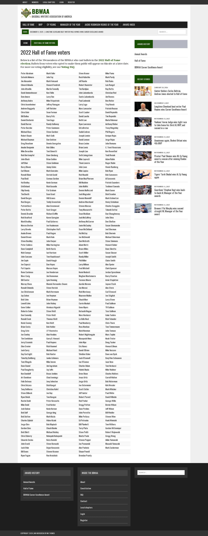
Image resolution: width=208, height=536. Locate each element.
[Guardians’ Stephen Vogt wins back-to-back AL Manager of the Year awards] (143, 192)
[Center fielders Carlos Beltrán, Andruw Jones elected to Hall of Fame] (143, 93)
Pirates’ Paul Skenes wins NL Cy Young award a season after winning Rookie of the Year (170, 159)
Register (71, 2)
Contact (83, 501)
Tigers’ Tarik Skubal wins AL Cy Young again (170, 176)
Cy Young (51, 24)
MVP (40, 24)
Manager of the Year (70, 24)
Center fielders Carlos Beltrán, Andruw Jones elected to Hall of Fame (170, 92)
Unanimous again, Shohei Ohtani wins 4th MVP (170, 142)
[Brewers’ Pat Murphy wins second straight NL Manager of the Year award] (143, 211)
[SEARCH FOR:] (172, 31)
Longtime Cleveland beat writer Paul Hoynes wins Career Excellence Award (170, 108)
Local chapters (49, 2)
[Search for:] (161, 472)
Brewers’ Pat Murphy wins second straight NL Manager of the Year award (168, 211)
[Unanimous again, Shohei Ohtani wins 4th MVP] (143, 143)
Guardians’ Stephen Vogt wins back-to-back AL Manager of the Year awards (170, 193)
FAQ (81, 494)
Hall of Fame (28, 24)
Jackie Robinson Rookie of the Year (101, 24)
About (25, 2)
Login (61, 2)
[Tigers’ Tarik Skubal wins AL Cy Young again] (143, 177)
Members (35, 2)
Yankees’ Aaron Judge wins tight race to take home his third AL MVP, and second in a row (170, 125)
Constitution (85, 488)
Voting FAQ (67, 67)
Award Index (129, 24)
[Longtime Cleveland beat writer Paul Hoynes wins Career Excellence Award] (143, 109)
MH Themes (51, 533)
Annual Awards (141, 54)
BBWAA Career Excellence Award (148, 67)
